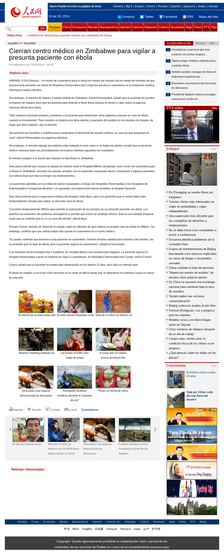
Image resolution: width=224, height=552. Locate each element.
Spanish (175, 6)
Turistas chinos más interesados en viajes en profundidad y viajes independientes (191, 206)
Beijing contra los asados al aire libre (192, 305)
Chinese (118, 6)
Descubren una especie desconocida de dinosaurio (97, 449)
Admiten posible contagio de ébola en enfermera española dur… (194, 74)
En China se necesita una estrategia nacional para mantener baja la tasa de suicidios (192, 286)
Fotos (198, 27)
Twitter (149, 16)
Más (214, 108)
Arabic (202, 6)
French (151, 6)
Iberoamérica (109, 27)
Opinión (125, 27)
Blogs (203, 521)
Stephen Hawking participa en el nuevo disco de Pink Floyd (54, 353)
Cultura (164, 27)
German (213, 6)
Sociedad (177, 27)
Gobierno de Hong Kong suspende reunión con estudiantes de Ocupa (70, 35)
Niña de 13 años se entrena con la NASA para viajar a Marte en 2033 (63, 449)
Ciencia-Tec (113, 521)
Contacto (128, 16)
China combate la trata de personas (191, 267)
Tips (214, 27)
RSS (190, 16)
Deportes (150, 27)
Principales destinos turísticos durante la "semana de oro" (75, 395)
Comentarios (89, 409)
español (13, 43)
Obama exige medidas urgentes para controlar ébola (194, 63)
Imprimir (18, 409)
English (139, 6)
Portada (54, 27)
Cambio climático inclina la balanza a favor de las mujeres (133, 449)
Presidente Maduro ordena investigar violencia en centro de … (194, 97)
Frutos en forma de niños (113, 390)
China (67, 27)
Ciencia (137, 27)
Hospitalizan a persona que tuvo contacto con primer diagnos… (191, 52)
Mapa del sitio (208, 16)
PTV (206, 27)
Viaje (188, 27)
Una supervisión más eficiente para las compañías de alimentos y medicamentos (191, 220)
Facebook (170, 16)
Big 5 (129, 6)
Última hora (14, 35)
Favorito (36, 409)
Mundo (93, 27)
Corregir (55, 409)
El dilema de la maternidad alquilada (40, 315)
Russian (163, 6)
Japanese (189, 6)
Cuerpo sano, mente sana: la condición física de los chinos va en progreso (191, 343)
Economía (80, 27)
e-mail (73, 409)
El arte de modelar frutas (27, 444)
